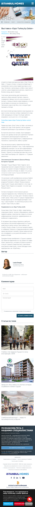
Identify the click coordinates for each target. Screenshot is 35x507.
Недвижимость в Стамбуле (9, 459)
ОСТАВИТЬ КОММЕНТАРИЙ (25, 315)
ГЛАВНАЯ (6, 22)
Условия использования (9, 467)
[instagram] (14, 477)
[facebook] (11, 477)
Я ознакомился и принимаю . (17, 311)
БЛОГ (13, 22)
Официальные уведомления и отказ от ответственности (17, 466)
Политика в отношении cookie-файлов (18, 469)
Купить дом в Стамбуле (17, 461)
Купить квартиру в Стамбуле (25, 459)
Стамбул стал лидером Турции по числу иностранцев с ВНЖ (14, 353)
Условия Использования (25, 311)
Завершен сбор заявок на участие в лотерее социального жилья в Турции (16, 385)
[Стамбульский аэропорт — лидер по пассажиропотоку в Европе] (17, 415)
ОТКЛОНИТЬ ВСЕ (19, 503)
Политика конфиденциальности (24, 467)
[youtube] (23, 477)
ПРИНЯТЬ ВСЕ (8, 503)
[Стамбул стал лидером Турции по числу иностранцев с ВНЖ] (17, 349)
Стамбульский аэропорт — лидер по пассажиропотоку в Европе (13, 418)
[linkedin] (17, 477)
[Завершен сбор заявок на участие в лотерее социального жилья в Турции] (17, 382)
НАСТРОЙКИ (28, 503)
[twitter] (20, 477)
